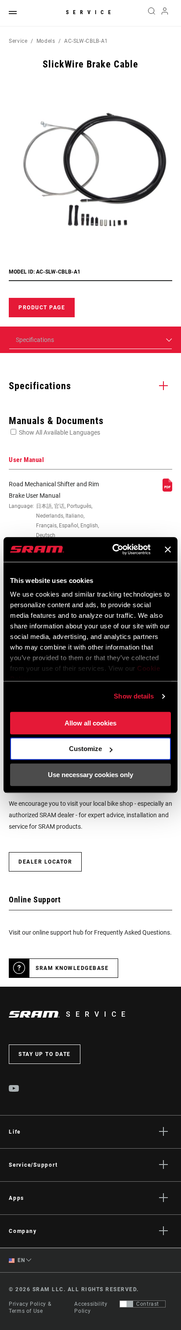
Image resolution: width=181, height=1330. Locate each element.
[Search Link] (151, 13)
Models (45, 41)
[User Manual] (167, 489)
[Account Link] (165, 13)
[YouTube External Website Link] (14, 1089)
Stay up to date (44, 1054)
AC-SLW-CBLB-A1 (86, 41)
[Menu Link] (13, 13)
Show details (134, 696)
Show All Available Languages (59, 432)
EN (20, 1260)
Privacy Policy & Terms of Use (30, 1307)
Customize (85, 748)
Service (90, 12)
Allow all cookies (90, 723)
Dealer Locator (45, 862)
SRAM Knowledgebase (72, 968)
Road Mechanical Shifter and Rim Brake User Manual (54, 515)
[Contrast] (126, 1304)
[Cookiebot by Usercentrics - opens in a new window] (114, 549)
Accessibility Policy (90, 1307)
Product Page (41, 307)
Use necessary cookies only (90, 774)
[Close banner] (168, 549)
